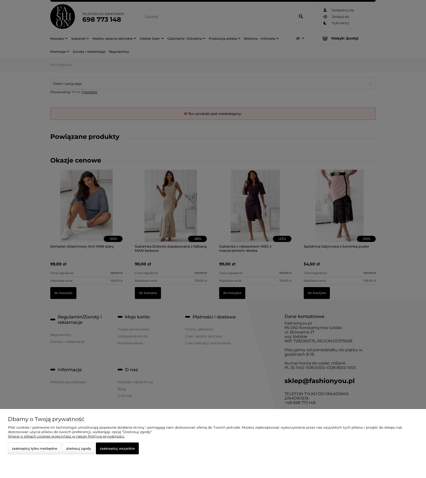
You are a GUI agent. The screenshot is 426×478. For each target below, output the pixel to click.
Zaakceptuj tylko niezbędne (34, 448)
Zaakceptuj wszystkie (117, 448)
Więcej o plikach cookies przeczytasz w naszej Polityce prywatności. (66, 436)
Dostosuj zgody (78, 448)
